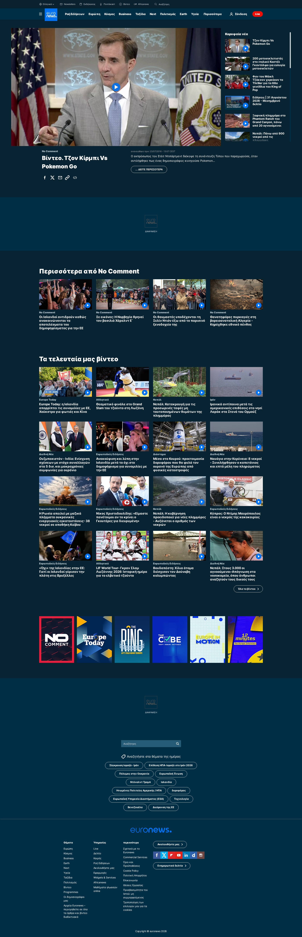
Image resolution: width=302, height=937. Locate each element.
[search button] (156, 4)
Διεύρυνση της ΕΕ (163, 807)
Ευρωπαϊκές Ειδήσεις (110, 454)
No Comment (47, 312)
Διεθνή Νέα (46, 454)
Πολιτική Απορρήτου (135, 875)
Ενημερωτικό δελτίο (170, 865)
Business (125, 14)
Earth (183, 14)
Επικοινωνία (130, 880)
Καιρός (97, 858)
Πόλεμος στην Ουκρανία (134, 773)
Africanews (100, 882)
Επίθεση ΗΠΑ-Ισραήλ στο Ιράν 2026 (171, 765)
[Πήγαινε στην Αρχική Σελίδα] (51, 14)
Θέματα (68, 842)
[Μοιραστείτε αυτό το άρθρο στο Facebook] (45, 177)
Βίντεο (67, 887)
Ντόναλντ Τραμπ (140, 782)
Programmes (71, 891)
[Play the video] (116, 87)
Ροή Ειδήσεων (74, 14)
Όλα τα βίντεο (247, 588)
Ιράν (212, 399)
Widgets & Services (105, 877)
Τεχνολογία (181, 798)
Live (257, 13)
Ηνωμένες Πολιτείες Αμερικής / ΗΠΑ (139, 790)
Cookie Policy (131, 870)
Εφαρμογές (100, 872)
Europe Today (47, 399)
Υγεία (195, 14)
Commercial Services (135, 857)
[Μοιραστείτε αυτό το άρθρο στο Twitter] (52, 177)
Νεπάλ (157, 399)
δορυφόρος (179, 790)
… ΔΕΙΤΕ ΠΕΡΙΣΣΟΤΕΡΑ (149, 169)
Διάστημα (159, 454)
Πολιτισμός (168, 14)
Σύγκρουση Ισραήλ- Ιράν (124, 765)
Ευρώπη (94, 14)
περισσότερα (131, 842)
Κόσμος (109, 14)
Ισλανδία (166, 782)
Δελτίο (97, 853)
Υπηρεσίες (100, 842)
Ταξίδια (140, 14)
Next (153, 14)
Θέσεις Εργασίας (133, 884)
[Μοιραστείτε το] (60, 177)
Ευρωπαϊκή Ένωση (171, 773)
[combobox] (173, 4)
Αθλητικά (102, 399)
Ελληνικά (47, 4)
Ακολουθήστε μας (104, 867)
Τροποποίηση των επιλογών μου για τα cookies (135, 906)
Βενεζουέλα (135, 807)
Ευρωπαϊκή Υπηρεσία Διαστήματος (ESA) (138, 798)
